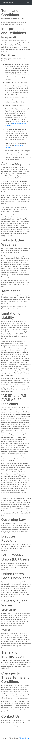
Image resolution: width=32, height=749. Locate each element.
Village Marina (7, 2)
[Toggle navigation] (28, 2)
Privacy (21, 738)
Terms (27, 738)
